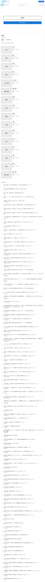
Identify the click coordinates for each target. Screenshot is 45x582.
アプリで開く (41, 1)
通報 (12, 42)
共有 (8, 42)
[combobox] (25, 5)
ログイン (41, 4)
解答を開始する (23, 22)
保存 (4, 42)
